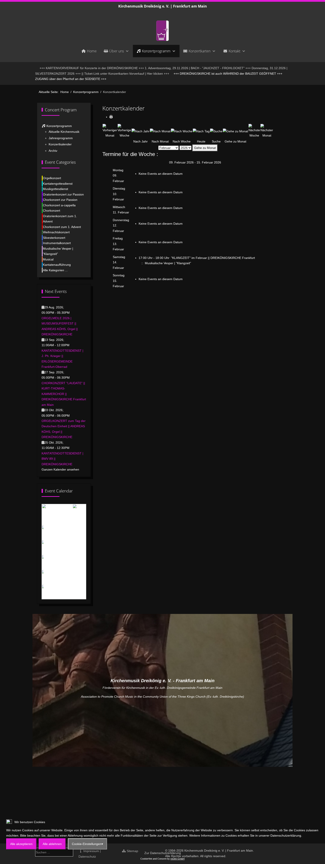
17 (53, 577)
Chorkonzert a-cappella (59, 205)
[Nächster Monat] (266, 131)
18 (59, 577)
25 (59, 592)
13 (71, 562)
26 (65, 592)
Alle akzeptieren (21, 844)
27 (71, 592)
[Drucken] (111, 117)
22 (83, 577)
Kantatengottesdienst (58, 183)
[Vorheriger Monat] (110, 131)
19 (65, 577)
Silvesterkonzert (54, 237)
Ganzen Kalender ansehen (60, 469)
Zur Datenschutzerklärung (162, 853)
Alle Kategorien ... (55, 270)
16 (47, 577)
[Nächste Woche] (254, 131)
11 (59, 562)
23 (47, 592)
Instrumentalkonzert (57, 243)
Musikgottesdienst (55, 189)
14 (77, 562)
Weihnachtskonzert (56, 232)
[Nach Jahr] (140, 131)
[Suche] (216, 131)
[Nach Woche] (181, 131)
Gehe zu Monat (205, 148)
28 (77, 592)
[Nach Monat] (160, 131)
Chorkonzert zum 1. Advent (62, 227)
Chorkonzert (51, 210)
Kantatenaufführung (57, 264)
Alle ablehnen (52, 844)
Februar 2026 (62, 511)
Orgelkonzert (52, 178)
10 (53, 562)
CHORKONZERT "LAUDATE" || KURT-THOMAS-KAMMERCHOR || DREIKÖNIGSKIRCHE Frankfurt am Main (64, 393)
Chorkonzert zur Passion (60, 199)
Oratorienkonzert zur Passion (63, 194)
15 (83, 562)
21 (77, 577)
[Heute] (201, 131)
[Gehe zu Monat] (235, 131)
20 (71, 577)
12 (65, 562)
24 (53, 592)
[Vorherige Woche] (124, 131)
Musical (48, 259)
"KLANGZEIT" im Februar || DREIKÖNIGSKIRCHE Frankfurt (213, 258)
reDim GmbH (177, 858)
